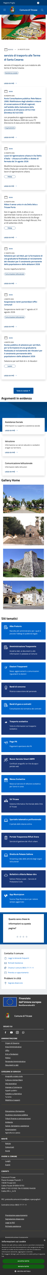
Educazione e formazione (15, 1111)
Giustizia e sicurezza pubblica (16, 1114)
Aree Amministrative (13, 1046)
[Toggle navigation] (4, 9)
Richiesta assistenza (13, 1226)
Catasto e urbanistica (13, 1093)
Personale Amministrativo (15, 1061)
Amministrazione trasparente (16, 1237)
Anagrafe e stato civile (14, 1076)
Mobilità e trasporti (12, 1100)
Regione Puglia (9, 2)
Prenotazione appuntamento (16, 1215)
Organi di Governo (12, 1043)
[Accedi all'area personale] (38, 3)
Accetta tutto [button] (23, 1261)
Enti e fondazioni (11, 1054)
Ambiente (9, 1122)
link (3, 1256)
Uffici (7, 1050)
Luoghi (7, 1161)
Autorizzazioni (10, 1129)
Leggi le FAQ (10, 1222)
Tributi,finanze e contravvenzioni (18, 1118)
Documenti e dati (11, 1065)
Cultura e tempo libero (14, 1080)
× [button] (44, 1240)
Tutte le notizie (22, 390)
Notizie (8, 1143)
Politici (7, 1057)
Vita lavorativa (11, 1083)
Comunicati (9, 1147)
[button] (23, 1271)
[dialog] (23, 1256)
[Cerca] (42, 10)
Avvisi (10, 49)
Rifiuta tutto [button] (23, 1266)
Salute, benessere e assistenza (17, 1125)
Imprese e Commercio (13, 1087)
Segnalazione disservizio (14, 1219)
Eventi (7, 1164)
